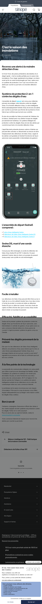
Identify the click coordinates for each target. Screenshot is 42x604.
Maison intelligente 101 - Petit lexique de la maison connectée (22, 440)
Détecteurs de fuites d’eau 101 (15, 449)
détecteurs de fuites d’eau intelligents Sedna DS (19, 234)
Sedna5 (18, 101)
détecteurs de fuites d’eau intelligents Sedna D (19, 236)
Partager (7, 432)
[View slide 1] (18, 472)
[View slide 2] (21, 472)
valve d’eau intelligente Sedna (14, 232)
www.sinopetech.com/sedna (11, 415)
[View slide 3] (23, 472)
